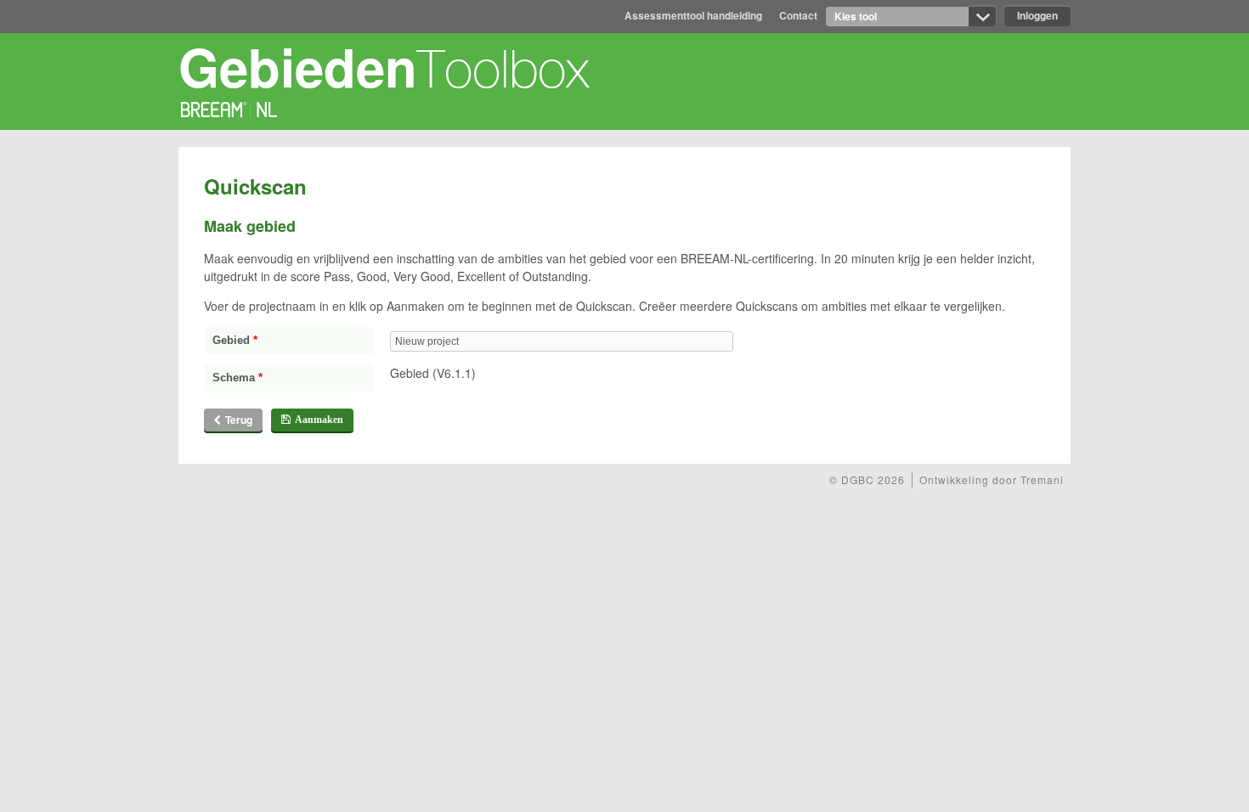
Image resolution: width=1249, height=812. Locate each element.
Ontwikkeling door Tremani (991, 479)
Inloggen (1037, 15)
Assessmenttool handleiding (693, 15)
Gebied (234, 341)
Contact (798, 15)
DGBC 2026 (867, 479)
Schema (237, 378)
